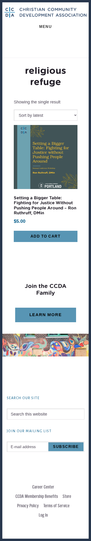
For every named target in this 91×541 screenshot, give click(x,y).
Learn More (45, 314)
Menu (45, 27)
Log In (43, 515)
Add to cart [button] (46, 236)
